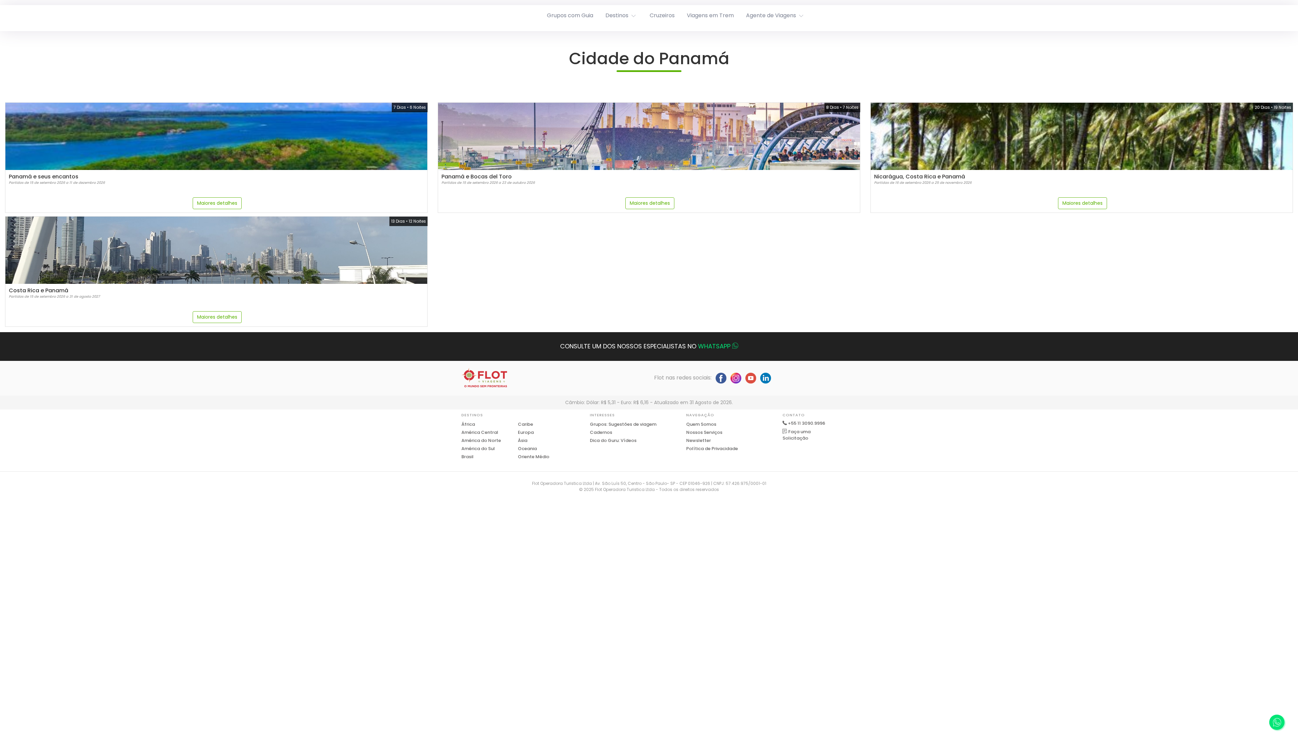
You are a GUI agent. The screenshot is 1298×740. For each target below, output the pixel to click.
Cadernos (601, 432)
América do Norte (481, 440)
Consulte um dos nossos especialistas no (645, 346)
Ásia (522, 440)
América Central (479, 432)
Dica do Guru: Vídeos (613, 440)
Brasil (467, 456)
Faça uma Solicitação (797, 435)
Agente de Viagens (771, 15)
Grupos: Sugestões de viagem (623, 424)
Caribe (525, 424)
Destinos (616, 15)
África (468, 424)
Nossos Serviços (704, 432)
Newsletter (698, 440)
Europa (526, 432)
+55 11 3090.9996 (806, 423)
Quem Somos (701, 424)
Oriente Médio (533, 456)
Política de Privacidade (712, 448)
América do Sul (478, 448)
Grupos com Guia (570, 15)
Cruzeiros (662, 15)
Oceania (527, 448)
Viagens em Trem (710, 15)
